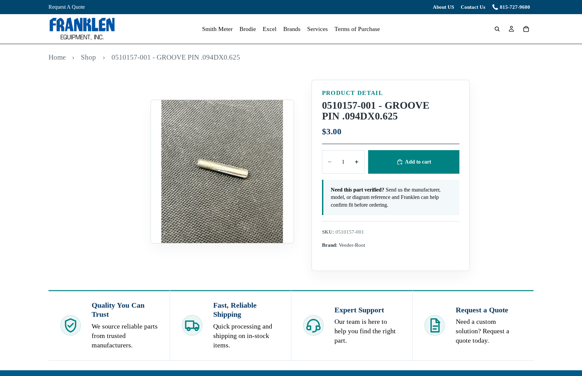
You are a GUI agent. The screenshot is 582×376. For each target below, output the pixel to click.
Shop (88, 57)
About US (443, 7)
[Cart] (526, 29)
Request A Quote (66, 7)
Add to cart (418, 162)
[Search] (497, 29)
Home (57, 57)
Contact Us (473, 7)
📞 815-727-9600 (511, 7)
